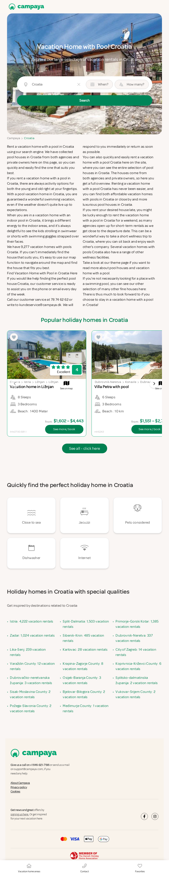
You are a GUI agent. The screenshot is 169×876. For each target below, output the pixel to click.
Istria (27, 382)
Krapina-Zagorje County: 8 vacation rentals (83, 666)
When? (103, 84)
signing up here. (20, 814)
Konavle (130, 382)
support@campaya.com (28, 769)
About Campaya (20, 783)
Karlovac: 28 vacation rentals (85, 649)
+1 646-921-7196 (39, 765)
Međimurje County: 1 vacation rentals (85, 708)
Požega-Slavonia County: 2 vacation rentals (30, 708)
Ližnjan (40, 382)
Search (84, 100)
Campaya (13, 138)
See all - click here (84, 448)
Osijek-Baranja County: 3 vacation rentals (82, 680)
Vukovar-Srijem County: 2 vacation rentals (135, 694)
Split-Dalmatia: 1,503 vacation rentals (86, 624)
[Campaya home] (25, 6)
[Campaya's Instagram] (154, 816)
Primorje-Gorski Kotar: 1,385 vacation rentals (137, 624)
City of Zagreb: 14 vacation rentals (136, 652)
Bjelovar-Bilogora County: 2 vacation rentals (84, 694)
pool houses (118, 268)
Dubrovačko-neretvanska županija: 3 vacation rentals (31, 680)
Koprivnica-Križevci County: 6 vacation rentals (138, 666)
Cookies (15, 791)
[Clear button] (78, 84)
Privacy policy (19, 787)
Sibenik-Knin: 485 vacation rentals (83, 638)
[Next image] (154, 383)
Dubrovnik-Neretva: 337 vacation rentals (134, 638)
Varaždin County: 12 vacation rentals (32, 666)
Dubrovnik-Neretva (108, 382)
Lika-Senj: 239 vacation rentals (28, 652)
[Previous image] (15, 383)
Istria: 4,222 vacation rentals (31, 621)
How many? (135, 84)
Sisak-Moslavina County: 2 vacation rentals (30, 694)
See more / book (64, 429)
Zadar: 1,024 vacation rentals (32, 635)
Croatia (29, 138)
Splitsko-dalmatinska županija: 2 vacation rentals (137, 680)
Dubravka (146, 382)
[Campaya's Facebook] (144, 816)
